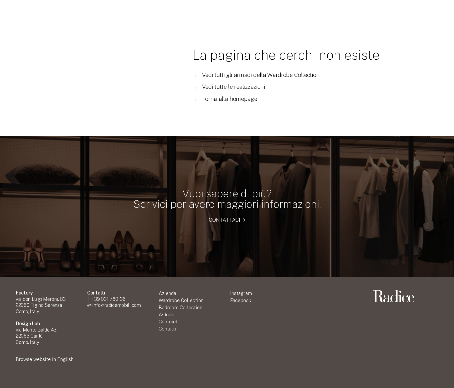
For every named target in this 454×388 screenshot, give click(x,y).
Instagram (241, 293)
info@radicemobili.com (116, 305)
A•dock (166, 314)
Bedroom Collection (180, 307)
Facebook (240, 300)
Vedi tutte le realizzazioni (228, 86)
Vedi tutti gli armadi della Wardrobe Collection (255, 74)
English (45, 359)
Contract (168, 321)
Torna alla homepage (224, 98)
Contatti (167, 329)
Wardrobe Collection (181, 300)
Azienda (167, 293)
